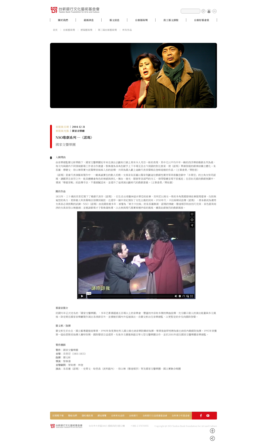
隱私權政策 (87, 415)
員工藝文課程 (170, 20)
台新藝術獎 (141, 20)
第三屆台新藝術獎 (107, 30)
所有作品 (127, 30)
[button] (54, 75)
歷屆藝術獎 (86, 30)
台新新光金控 (117, 415)
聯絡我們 (72, 415)
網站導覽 (101, 415)
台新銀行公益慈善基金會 (155, 415)
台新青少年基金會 (181, 415)
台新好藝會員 (201, 20)
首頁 (55, 30)
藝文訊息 (114, 20)
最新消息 (89, 20)
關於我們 (63, 20)
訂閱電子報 (58, 415)
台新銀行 (133, 415)
